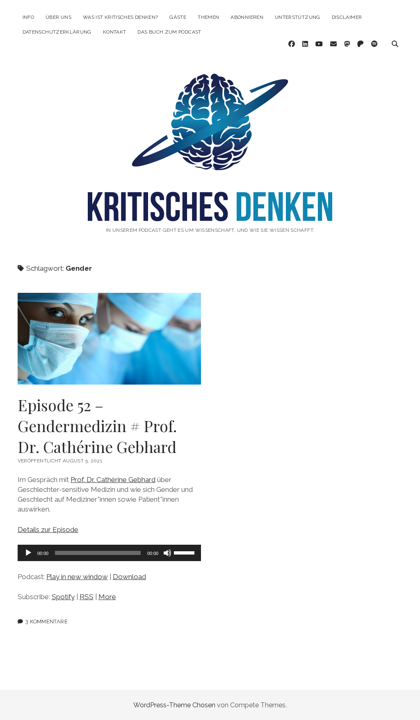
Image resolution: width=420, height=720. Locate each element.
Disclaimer (347, 17)
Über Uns (58, 17)
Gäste (177, 17)
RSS (87, 597)
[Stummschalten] (167, 553)
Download (129, 577)
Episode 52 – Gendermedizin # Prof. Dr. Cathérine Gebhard (109, 339)
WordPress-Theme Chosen (174, 705)
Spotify (63, 597)
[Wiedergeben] (28, 553)
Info (28, 17)
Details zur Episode (48, 529)
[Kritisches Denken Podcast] (210, 212)
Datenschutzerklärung (57, 32)
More (107, 597)
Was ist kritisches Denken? (120, 17)
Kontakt (114, 32)
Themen (208, 17)
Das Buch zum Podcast (169, 32)
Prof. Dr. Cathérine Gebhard (113, 479)
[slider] (185, 552)
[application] (109, 553)
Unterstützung (297, 17)
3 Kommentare (46, 621)
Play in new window (77, 577)
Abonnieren (247, 17)
